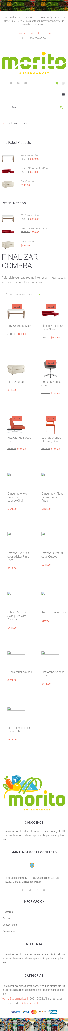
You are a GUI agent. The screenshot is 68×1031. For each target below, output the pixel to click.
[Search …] (34, 107)
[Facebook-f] (4, 83)
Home (5, 123)
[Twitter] (11, 83)
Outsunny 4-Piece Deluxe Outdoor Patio (52, 497)
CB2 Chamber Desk (30, 154)
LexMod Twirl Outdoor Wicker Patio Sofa (18, 556)
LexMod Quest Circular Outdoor (52, 554)
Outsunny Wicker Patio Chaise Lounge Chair (17, 497)
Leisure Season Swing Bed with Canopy (16, 616)
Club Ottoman (27, 181)
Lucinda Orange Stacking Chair (51, 439)
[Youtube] (25, 83)
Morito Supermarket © (15, 998)
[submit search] (61, 107)
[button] (63, 94)
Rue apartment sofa (53, 612)
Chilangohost (30, 1003)
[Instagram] (18, 83)
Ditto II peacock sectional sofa (19, 729)
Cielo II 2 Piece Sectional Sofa (34, 168)
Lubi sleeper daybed (19, 672)
